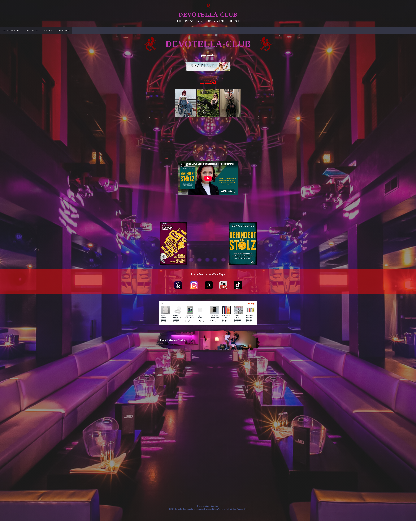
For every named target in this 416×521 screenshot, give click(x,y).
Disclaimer (63, 30)
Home (199, 506)
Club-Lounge (31, 30)
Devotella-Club (208, 14)
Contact (48, 30)
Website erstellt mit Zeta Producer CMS (232, 509)
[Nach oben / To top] (208, 517)
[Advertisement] (156, 112)
